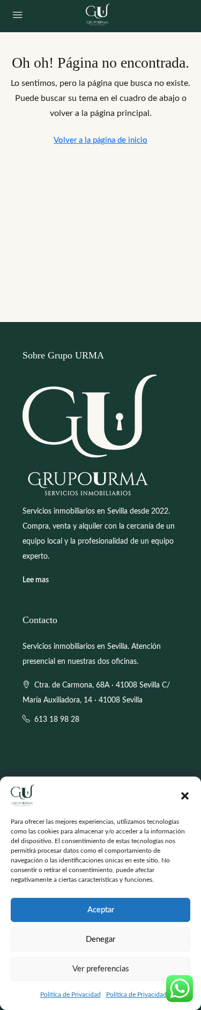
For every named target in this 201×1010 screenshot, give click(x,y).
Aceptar (100, 910)
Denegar (100, 939)
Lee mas (36, 580)
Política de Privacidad (70, 994)
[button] (185, 795)
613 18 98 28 (56, 719)
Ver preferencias (100, 969)
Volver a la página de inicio (100, 140)
